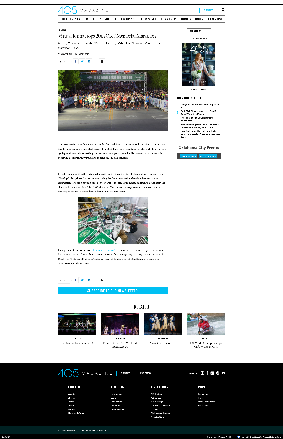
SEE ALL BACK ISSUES (199, 89)
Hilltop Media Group (76, 413)
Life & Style (147, 19)
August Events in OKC (163, 343)
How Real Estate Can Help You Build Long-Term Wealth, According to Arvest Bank (200, 134)
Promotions (203, 394)
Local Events (70, 19)
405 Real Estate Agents (160, 406)
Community (169, 19)
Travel (200, 398)
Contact (71, 402)
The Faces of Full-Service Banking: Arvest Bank (197, 119)
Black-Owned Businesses (161, 413)
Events (113, 398)
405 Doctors (156, 394)
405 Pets (154, 409)
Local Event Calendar (206, 402)
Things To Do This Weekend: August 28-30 (200, 106)
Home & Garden (192, 19)
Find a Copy (203, 406)
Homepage (63, 30)
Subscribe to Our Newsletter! (113, 291)
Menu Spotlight (157, 417)
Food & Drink (124, 19)
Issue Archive (116, 394)
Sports (206, 338)
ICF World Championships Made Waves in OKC (206, 344)
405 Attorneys (157, 402)
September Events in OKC (77, 343)
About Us (71, 394)
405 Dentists (156, 398)
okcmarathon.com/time (106, 250)
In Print (105, 19)
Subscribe (208, 10)
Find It (89, 19)
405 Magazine (70, 430)
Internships (72, 409)
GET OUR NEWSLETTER (198, 31)
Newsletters (145, 373)
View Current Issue (198, 38)
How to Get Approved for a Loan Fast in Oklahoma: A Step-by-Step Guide (200, 126)
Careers (71, 406)
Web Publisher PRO (99, 430)
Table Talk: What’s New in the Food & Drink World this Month (199, 112)
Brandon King (66, 54)
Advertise (215, 19)
